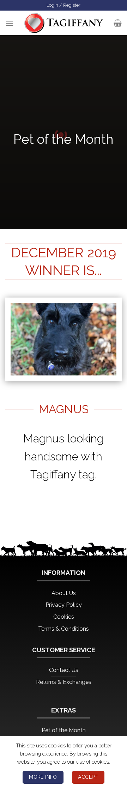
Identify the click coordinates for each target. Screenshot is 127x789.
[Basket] (118, 23)
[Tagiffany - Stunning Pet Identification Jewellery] (63, 23)
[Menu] (9, 23)
